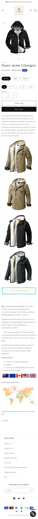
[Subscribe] (31, 490)
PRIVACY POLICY (9, 453)
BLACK (6, 79)
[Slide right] (23, 58)
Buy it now (19, 109)
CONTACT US (8, 448)
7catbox (15, 515)
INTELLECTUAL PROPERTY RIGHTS (15, 467)
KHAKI (25, 79)
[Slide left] (14, 58)
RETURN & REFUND (10, 458)
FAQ (5, 477)
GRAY (16, 79)
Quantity (4, 91)
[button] (2, 10)
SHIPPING (7, 463)
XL (23, 87)
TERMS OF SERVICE (10, 472)
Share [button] (6, 420)
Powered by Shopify (23, 515)
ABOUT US (7, 444)
